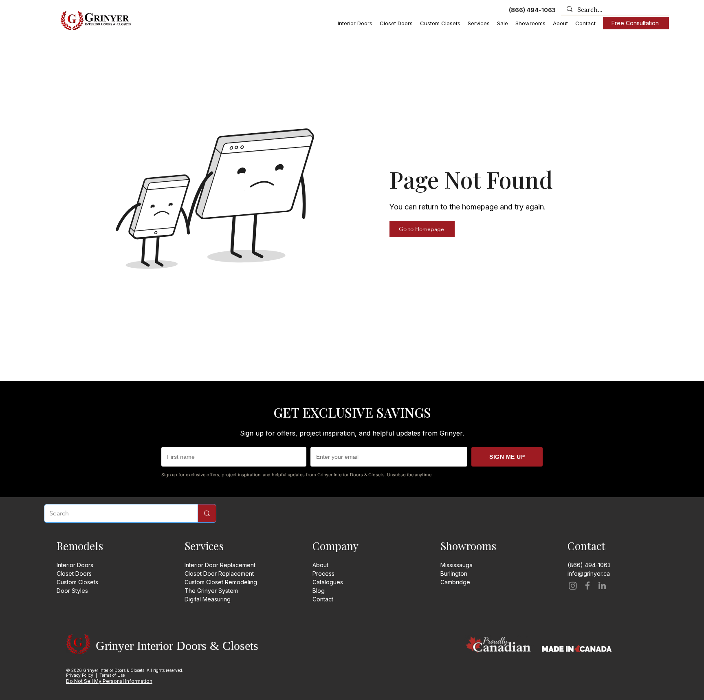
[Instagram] (573, 585)
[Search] (207, 513)
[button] (355, 23)
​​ (455, 582)
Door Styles (72, 590)
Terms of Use (112, 675)
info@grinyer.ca (589, 573)
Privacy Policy (79, 675)
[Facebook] (587, 585)
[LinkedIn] (602, 585)
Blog (318, 590)
